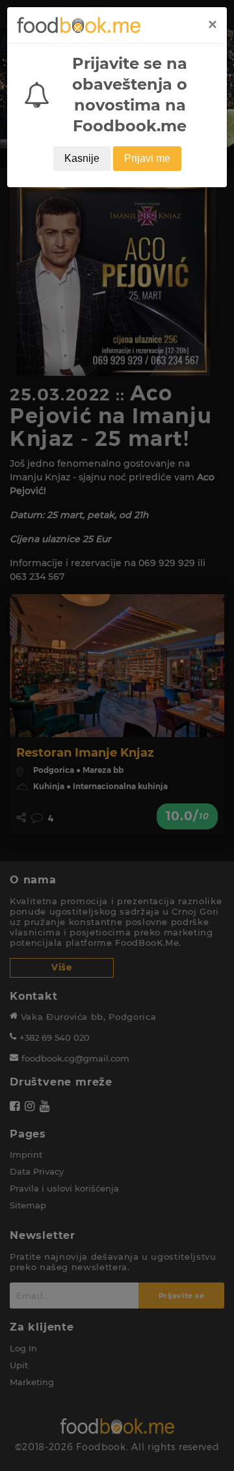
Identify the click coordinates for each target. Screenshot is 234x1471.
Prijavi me (147, 158)
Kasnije (81, 158)
